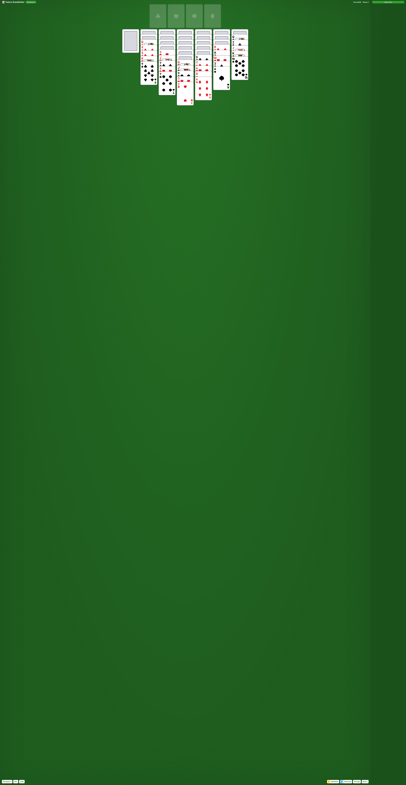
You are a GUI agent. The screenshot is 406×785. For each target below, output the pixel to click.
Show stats (388, 2)
